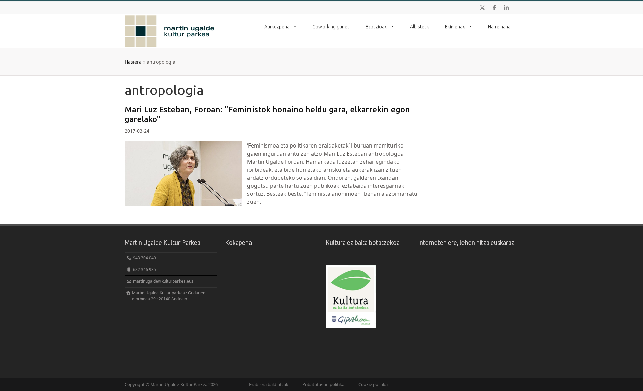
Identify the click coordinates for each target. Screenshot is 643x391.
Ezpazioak (377, 26)
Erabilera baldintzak (268, 384)
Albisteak (419, 26)
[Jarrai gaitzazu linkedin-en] (506, 7)
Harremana (499, 26)
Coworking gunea (331, 26)
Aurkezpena (277, 26)
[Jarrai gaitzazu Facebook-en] (494, 7)
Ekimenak (455, 26)
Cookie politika (373, 384)
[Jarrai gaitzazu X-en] (482, 7)
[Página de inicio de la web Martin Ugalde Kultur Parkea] (170, 31)
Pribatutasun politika (323, 384)
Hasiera (133, 62)
